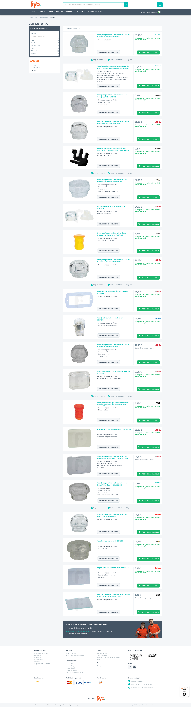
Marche (33, 12)
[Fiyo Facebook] (130, 667)
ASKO (45, 43)
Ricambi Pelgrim (71, 666)
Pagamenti (37, 655)
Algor (45, 48)
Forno (35, 65)
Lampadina (36, 68)
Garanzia (37, 662)
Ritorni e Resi (38, 659)
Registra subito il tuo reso (74, 672)
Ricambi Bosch (70, 668)
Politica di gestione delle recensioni (108, 657)
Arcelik (45, 54)
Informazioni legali (67, 705)
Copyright (76, 705)
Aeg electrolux (45, 45)
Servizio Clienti (145, 12)
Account (154, 12)
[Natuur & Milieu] (152, 655)
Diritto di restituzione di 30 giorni (121, 60)
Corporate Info (102, 655)
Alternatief (45, 51)
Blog (98, 659)
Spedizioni (37, 657)
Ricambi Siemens (71, 670)
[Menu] (188, 687)
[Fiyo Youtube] (134, 667)
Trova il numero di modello (75, 655)
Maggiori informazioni (108, 52)
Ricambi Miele (70, 664)
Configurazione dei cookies (106, 666)
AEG (45, 40)
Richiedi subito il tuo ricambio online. (77, 631)
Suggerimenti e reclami (42, 664)
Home (31, 18)
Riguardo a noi (102, 653)
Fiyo (44, 4)
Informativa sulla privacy (54, 705)
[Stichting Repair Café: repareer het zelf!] (135, 657)
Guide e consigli (71, 653)
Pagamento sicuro (99, 60)
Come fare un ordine (41, 653)
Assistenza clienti (40, 650)
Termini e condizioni (40, 705)
